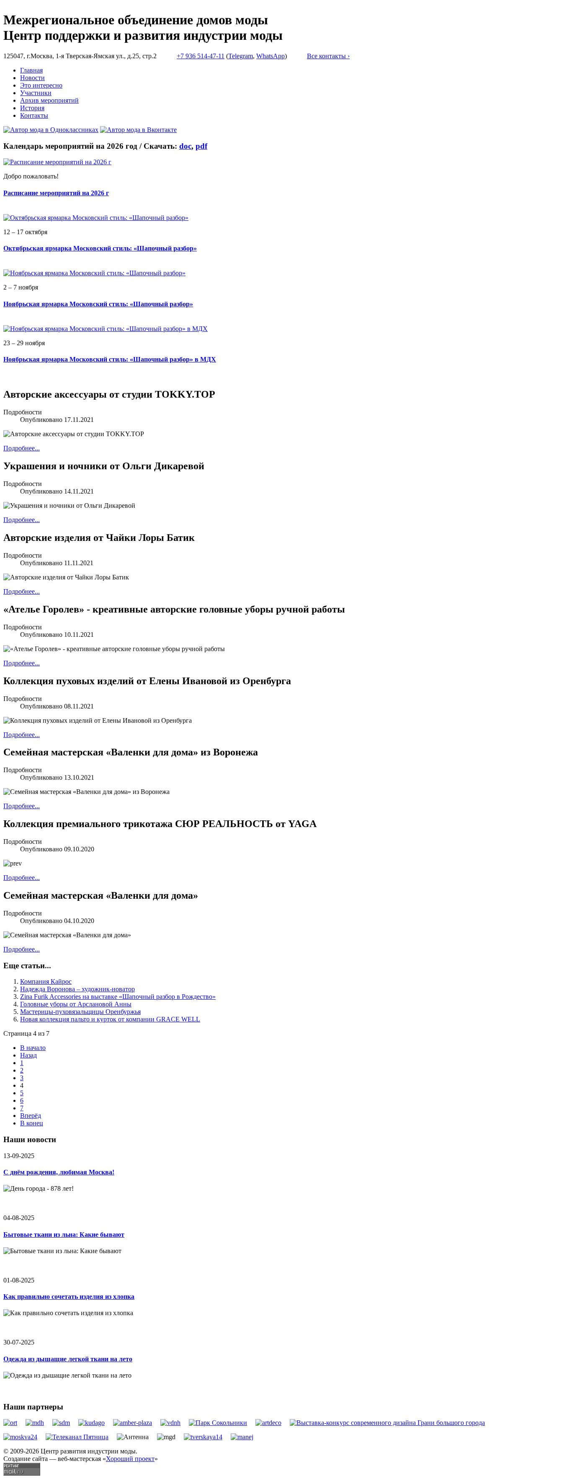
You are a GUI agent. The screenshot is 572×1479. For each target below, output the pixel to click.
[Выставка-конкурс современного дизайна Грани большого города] (387, 1422)
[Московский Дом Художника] (35, 1422)
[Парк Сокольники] (218, 1422)
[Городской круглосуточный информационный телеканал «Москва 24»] (20, 1436)
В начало (33, 1047)
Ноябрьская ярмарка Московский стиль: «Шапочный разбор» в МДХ (109, 359)
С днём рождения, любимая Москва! (58, 1172)
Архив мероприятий (49, 100)
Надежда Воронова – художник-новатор (77, 989)
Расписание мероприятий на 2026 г (56, 193)
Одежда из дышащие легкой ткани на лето (67, 1359)
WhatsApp (270, 55)
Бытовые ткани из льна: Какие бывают (63, 1234)
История (32, 107)
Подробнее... (21, 448)
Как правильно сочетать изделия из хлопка (68, 1296)
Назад (28, 1055)
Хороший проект (130, 1458)
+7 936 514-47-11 (200, 55)
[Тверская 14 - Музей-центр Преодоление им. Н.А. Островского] (203, 1436)
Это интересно (41, 85)
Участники (36, 92)
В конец (31, 1123)
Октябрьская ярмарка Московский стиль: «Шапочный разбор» (100, 248)
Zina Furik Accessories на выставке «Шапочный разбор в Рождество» (118, 996)
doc (185, 146)
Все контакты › (328, 55)
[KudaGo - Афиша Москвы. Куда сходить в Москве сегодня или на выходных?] (91, 1422)
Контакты (34, 115)
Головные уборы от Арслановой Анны (75, 1004)
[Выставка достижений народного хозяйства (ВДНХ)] (170, 1422)
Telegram (240, 55)
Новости (32, 77)
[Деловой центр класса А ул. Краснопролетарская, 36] (132, 1422)
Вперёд (30, 1115)
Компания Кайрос (46, 981)
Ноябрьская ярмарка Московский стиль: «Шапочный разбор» (98, 304)
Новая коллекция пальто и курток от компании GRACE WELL (110, 1019)
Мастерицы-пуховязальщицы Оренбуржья (80, 1011)
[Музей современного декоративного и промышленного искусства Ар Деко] (268, 1422)
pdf (201, 146)
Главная (31, 70)
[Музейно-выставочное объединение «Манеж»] (242, 1436)
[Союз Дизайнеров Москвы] (61, 1422)
